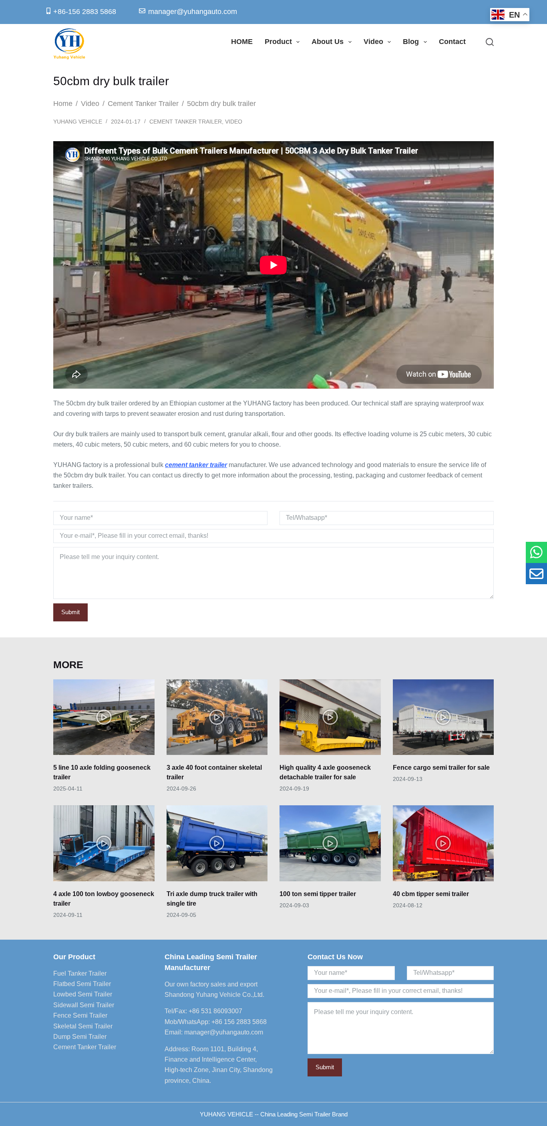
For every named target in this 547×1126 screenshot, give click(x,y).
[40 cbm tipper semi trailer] (443, 843)
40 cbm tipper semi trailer (431, 893)
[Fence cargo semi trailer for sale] (443, 717)
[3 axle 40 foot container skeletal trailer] (217, 717)
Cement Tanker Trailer (185, 121)
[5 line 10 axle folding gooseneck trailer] (104, 717)
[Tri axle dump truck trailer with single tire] (217, 843)
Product (278, 42)
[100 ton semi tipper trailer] (330, 843)
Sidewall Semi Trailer (83, 1005)
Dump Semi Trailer (80, 1036)
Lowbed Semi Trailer (82, 994)
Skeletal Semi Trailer (83, 1026)
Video (373, 42)
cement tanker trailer (196, 464)
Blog (411, 42)
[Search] (490, 42)
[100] (536, 552)
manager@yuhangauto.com (223, 1032)
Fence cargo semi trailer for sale (441, 767)
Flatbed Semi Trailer (82, 983)
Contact (452, 42)
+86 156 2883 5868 (239, 1021)
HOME (242, 42)
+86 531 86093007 (215, 1011)
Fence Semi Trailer (80, 1015)
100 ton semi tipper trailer (318, 893)
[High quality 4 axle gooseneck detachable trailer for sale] (330, 717)
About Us (328, 42)
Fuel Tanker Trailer (80, 973)
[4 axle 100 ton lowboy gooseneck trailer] (104, 843)
